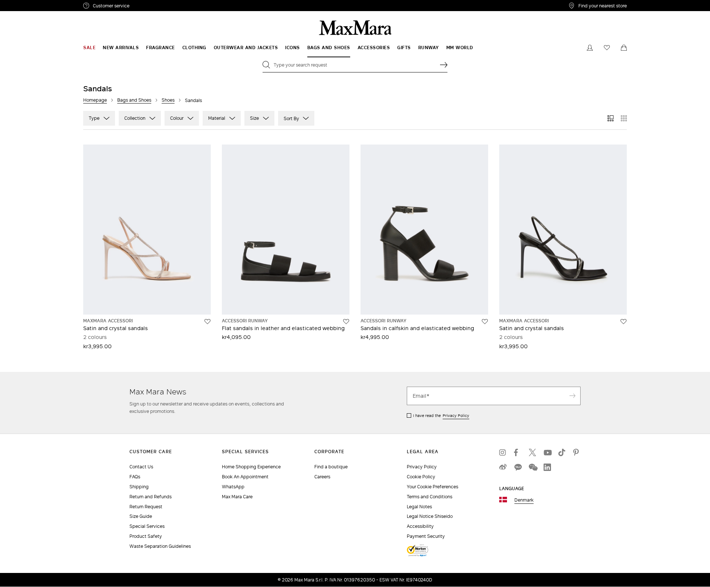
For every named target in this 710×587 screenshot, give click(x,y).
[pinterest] (577, 452)
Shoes (168, 100)
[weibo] (503, 467)
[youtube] (547, 452)
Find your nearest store (602, 5)
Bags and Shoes (134, 100)
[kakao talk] (517, 467)
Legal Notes (419, 506)
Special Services (147, 526)
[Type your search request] (443, 64)
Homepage (95, 100)
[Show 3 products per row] (610, 118)
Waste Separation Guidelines (160, 546)
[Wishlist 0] (607, 47)
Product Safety (145, 536)
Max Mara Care (237, 496)
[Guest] (590, 47)
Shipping (139, 486)
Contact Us (141, 467)
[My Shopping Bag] (624, 47)
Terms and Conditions (429, 496)
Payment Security (426, 536)
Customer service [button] (143, 6)
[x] (532, 452)
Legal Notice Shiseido (430, 516)
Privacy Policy (456, 415)
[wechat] (532, 467)
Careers (322, 477)
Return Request (145, 506)
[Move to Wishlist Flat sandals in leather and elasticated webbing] (346, 321)
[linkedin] (547, 467)
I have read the (441, 415)
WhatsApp (233, 486)
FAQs (134, 477)
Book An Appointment (245, 477)
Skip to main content (28, 4)
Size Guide (140, 516)
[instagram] (503, 452)
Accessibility (420, 526)
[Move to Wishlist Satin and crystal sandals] (207, 321)
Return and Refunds (150, 496)
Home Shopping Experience (251, 467)
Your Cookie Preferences (432, 486)
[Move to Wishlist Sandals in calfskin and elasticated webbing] (484, 321)
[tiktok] (562, 452)
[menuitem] (89, 47)
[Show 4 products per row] (624, 118)
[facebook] (517, 452)
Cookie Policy (421, 477)
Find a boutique (331, 467)
